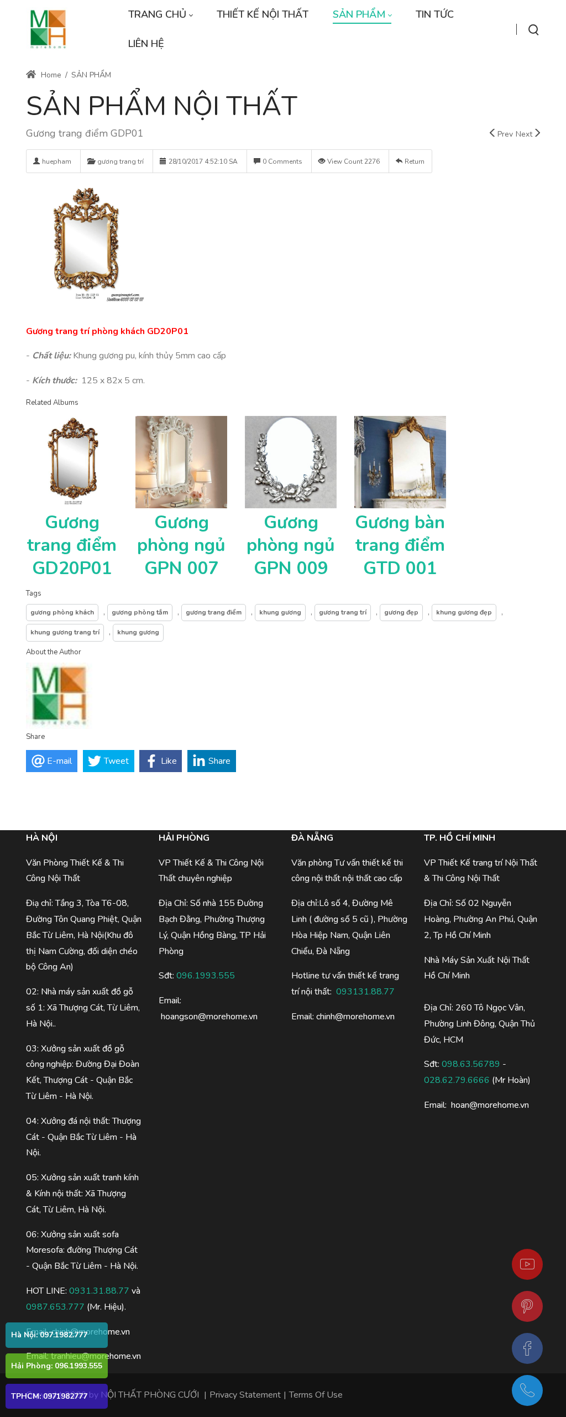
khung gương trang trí (64, 632)
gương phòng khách (62, 612)
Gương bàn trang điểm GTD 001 (400, 545)
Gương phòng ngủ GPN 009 (291, 545)
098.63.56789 (471, 1064)
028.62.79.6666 (457, 1080)
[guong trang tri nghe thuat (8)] (86, 245)
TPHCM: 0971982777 (49, 1396)
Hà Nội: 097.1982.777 (49, 1335)
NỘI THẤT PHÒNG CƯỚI (150, 1395)
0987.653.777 (55, 1307)
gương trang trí (120, 161)
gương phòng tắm (140, 612)
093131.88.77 (365, 992)
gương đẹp (401, 612)
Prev (505, 134)
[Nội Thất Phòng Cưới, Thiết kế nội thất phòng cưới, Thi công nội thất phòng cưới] (48, 29)
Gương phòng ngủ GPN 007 (181, 545)
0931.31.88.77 (99, 1291)
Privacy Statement (245, 1395)
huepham (56, 161)
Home (50, 75)
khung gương (280, 612)
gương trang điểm (214, 612)
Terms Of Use (316, 1395)
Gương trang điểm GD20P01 (72, 545)
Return (414, 161)
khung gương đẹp (464, 612)
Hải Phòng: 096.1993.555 (56, 1366)
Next (524, 134)
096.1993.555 (205, 976)
